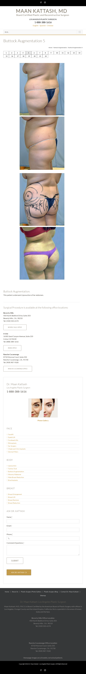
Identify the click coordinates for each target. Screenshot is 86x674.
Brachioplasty (13, 480)
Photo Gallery (43, 420)
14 (79, 53)
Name (9, 517)
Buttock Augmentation (16, 471)
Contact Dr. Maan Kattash (70, 592)
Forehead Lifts (13, 440)
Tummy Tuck (12, 469)
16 (12, 56)
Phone (10, 534)
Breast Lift (11, 497)
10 (57, 53)
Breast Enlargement (15, 494)
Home (7, 592)
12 (68, 53)
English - (36, 25)
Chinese (50, 25)
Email (9, 526)
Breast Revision (13, 500)
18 (23, 56)
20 (34, 56)
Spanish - (43, 25)
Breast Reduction (14, 503)
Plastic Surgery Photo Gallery (31, 592)
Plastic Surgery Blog (51, 592)
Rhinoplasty (12, 443)
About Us (15, 592)
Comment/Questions (15, 543)
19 (29, 56)
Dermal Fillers (13, 452)
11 (62, 53)
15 (7, 56)
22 (46, 56)
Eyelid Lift (11, 437)
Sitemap (43, 595)
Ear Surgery (12, 446)
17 (18, 56)
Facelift (10, 434)
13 (74, 53)
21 (40, 56)
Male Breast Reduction (16, 477)
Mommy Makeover (14, 474)
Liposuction (12, 466)
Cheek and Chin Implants (17, 449)
